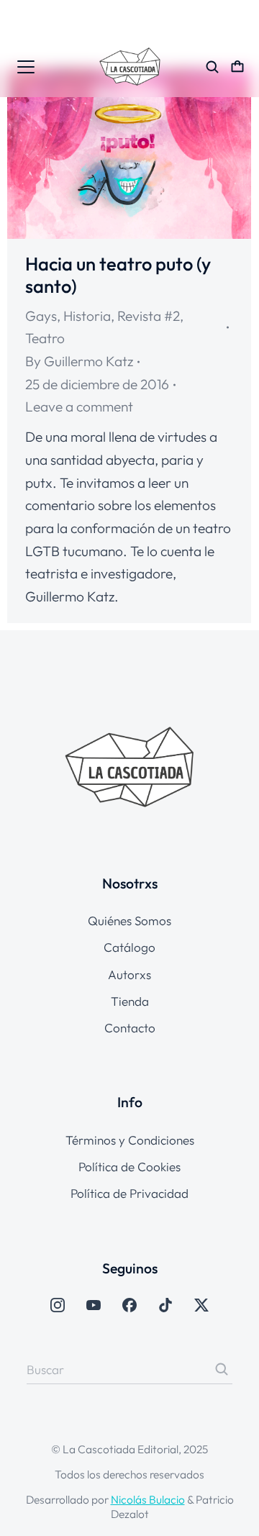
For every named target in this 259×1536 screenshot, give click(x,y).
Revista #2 (148, 315)
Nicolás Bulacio (148, 1499)
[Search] (221, 1369)
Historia (87, 315)
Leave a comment (79, 406)
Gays (41, 315)
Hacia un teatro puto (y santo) (118, 275)
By (79, 361)
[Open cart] (237, 67)
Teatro (45, 338)
